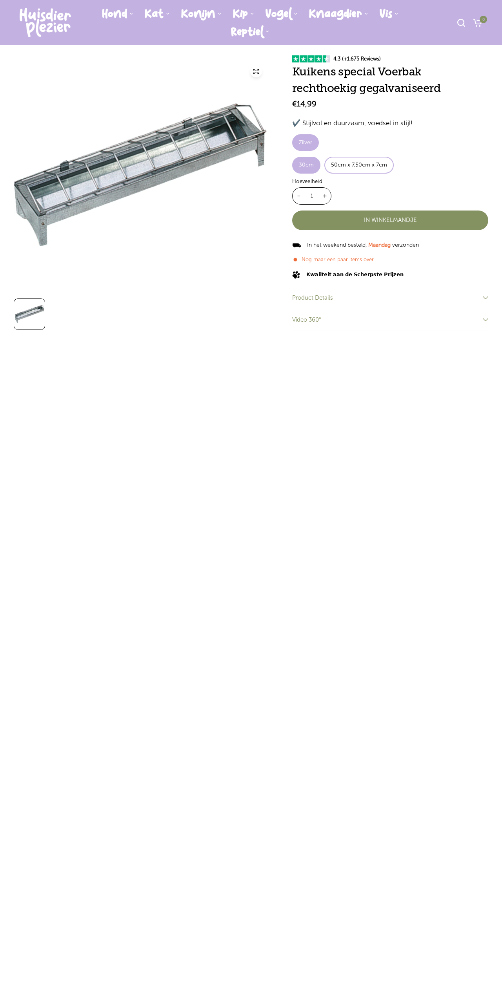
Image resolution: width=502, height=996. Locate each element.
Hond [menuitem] (114, 14)
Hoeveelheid (307, 181)
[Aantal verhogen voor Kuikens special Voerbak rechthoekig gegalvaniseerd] (324, 196)
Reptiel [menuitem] (247, 32)
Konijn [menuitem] (198, 14)
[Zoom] (256, 71)
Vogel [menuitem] (278, 14)
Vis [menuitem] (386, 14)
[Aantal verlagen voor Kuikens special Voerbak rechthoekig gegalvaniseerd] (299, 196)
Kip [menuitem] (240, 14)
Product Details (312, 297)
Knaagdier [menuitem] (335, 14)
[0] (475, 22)
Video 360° (306, 319)
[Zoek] (461, 22)
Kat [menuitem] (154, 14)
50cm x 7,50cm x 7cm (359, 164)
